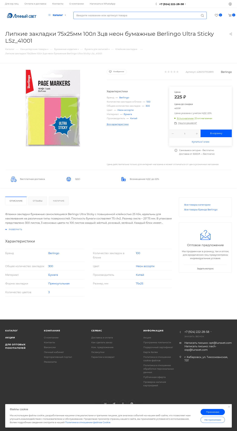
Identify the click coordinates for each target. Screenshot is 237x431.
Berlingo (226, 72)
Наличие (58, 201)
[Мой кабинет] (230, 4)
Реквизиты (50, 361)
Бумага (128, 114)
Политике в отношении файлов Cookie (87, 422)
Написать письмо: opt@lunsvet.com (208, 342)
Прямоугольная (59, 283)
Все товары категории (197, 204)
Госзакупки (97, 352)
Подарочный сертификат (158, 347)
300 (148, 105)
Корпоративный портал (58, 357)
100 (148, 101)
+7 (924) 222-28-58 (171, 4)
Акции (10, 337)
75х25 (139, 283)
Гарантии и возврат (103, 357)
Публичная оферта (154, 377)
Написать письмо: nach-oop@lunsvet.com (200, 348)
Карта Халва (150, 352)
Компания (52, 330)
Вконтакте (105, 403)
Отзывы (38, 201)
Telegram (114, 403)
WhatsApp (132, 403)
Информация (153, 330)
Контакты (49, 342)
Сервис (96, 330)
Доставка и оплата (102, 337)
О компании (51, 337)
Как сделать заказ (101, 342)
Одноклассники (123, 403)
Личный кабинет (54, 352)
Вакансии (50, 347)
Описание (16, 201)
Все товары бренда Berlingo (200, 209)
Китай (133, 118)
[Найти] (202, 15)
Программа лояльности (157, 342)
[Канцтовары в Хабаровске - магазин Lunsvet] (53, 108)
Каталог (11, 330)
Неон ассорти (125, 110)
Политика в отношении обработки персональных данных (158, 369)
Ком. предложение (102, 347)
